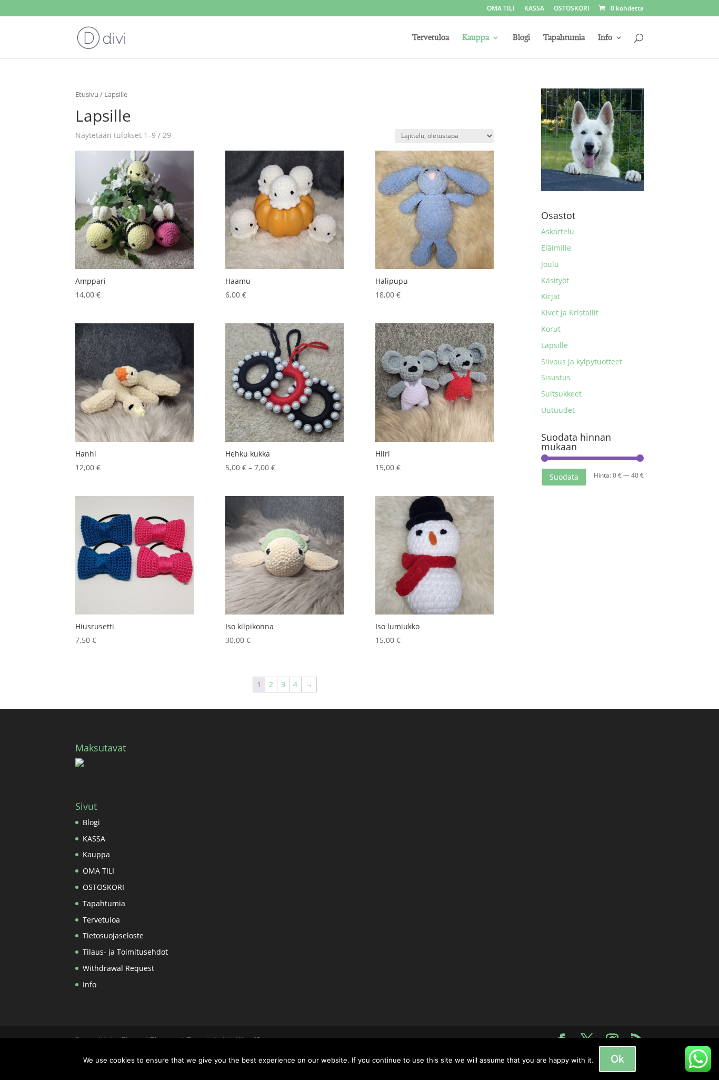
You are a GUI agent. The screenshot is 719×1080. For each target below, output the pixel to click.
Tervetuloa (430, 38)
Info (605, 38)
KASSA (534, 9)
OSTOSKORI (572, 9)
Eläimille (556, 248)
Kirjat (550, 296)
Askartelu (557, 231)
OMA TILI (501, 9)
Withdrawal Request (118, 968)
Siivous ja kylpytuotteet (581, 361)
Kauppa (475, 38)
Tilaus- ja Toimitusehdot (125, 952)
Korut (551, 329)
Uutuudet (558, 410)
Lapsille (554, 345)
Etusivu (86, 94)
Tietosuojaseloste (113, 935)
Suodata (564, 477)
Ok (617, 1059)
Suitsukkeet (561, 394)
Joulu (550, 264)
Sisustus (556, 377)
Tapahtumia (564, 38)
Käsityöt (555, 280)
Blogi (521, 38)
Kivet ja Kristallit (569, 313)
